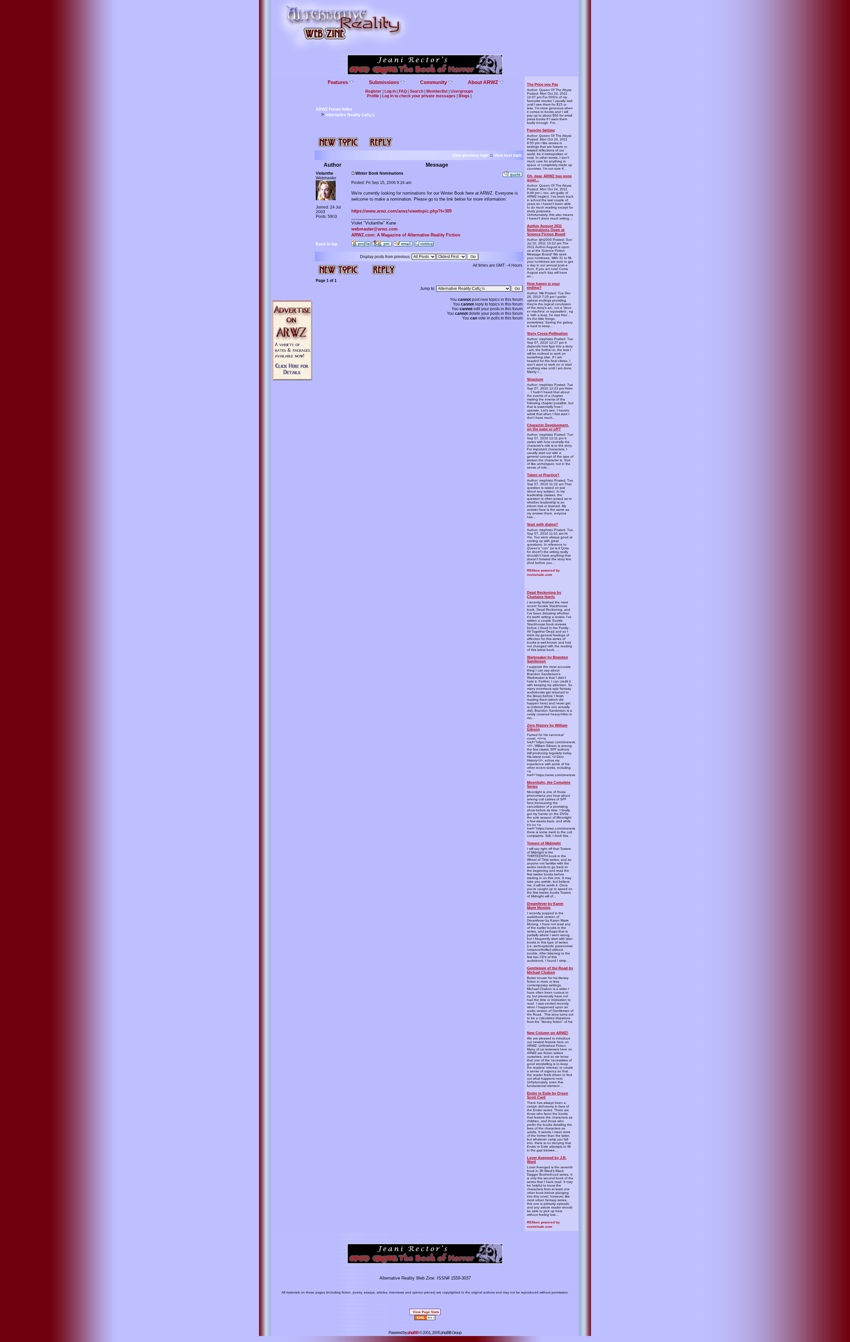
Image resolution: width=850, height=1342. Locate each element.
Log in (390, 91)
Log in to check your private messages (419, 96)
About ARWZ (483, 82)
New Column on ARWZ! (547, 1033)
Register (373, 91)
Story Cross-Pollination (547, 333)
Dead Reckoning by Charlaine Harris (544, 594)
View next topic (508, 155)
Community (433, 82)
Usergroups (462, 91)
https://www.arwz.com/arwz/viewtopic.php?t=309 (401, 211)
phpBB (413, 1332)
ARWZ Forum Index (334, 109)
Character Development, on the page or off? (548, 427)
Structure (535, 379)
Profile (373, 96)
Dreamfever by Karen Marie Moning (545, 906)
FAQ (403, 91)
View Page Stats (426, 1312)
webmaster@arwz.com (374, 228)
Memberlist (437, 91)
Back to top (326, 244)
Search (416, 91)
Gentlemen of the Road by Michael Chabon (550, 970)
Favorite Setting (541, 130)
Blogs (464, 96)
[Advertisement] (292, 176)
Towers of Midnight (544, 843)
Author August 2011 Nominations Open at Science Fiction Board (546, 230)
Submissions (384, 82)
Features (338, 82)
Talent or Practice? (543, 475)
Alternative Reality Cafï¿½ (350, 115)
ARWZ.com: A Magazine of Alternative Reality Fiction (405, 234)
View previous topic (470, 155)
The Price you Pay (542, 84)
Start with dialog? (542, 524)
